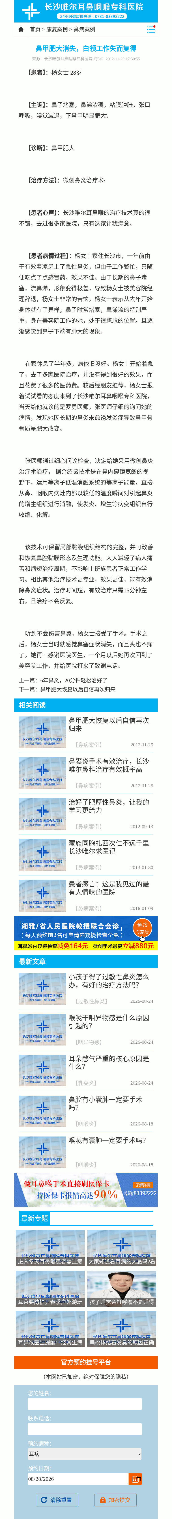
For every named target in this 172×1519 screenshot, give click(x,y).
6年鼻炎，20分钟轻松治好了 (74, 680)
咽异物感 (88, 1042)
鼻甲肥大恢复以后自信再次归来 (78, 689)
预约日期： (41, 1468)
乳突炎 (86, 1083)
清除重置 (61, 1500)
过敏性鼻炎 (91, 1001)
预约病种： (41, 1444)
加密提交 (119, 1500)
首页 (35, 29)
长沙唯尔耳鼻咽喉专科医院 (68, 59)
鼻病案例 (84, 29)
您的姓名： (41, 1393)
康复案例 (57, 29)
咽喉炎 (86, 1124)
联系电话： (41, 1418)
